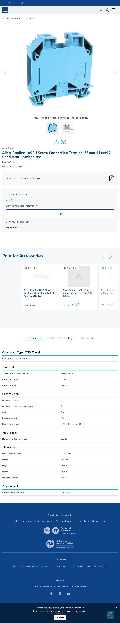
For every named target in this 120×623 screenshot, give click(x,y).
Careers (48, 566)
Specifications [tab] (33, 338)
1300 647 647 (9, 2)
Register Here (12, 227)
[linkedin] (60, 593)
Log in (60, 213)
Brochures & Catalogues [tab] (61, 338)
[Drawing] (63, 142)
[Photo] (56, 142)
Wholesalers (18, 566)
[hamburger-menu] (113, 10)
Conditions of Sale (76, 566)
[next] (109, 256)
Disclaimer (102, 566)
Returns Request (60, 566)
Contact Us (29, 566)
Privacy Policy (90, 566)
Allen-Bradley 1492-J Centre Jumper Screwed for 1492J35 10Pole (77, 293)
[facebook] (51, 593)
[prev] (104, 256)
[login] (107, 10)
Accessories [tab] (88, 338)
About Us (39, 566)
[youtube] (68, 593)
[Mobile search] (101, 10)
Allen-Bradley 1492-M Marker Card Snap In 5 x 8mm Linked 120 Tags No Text (39, 293)
